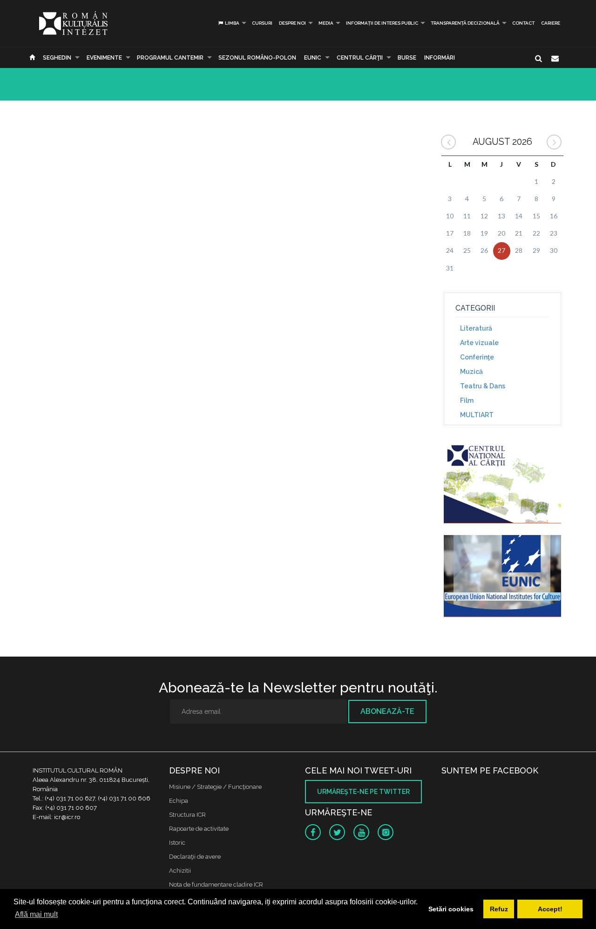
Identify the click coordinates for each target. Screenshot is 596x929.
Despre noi (292, 23)
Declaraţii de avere (195, 856)
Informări (439, 57)
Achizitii (180, 870)
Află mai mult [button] (36, 914)
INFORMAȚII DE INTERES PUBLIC (382, 23)
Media (325, 23)
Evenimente (104, 57)
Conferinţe (477, 357)
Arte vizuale (479, 342)
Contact (523, 23)
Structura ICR (187, 814)
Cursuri (262, 23)
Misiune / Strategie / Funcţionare (215, 786)
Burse (407, 57)
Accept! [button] (550, 909)
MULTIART (477, 415)
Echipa (178, 800)
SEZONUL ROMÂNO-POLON (257, 57)
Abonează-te (387, 711)
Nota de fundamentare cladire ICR (216, 884)
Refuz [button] (499, 909)
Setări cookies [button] (451, 909)
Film (467, 400)
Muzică (471, 371)
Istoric (177, 842)
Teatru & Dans (482, 386)
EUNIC (312, 57)
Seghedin (57, 57)
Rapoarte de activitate (199, 828)
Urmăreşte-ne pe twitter (363, 791)
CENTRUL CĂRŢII (360, 57)
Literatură (476, 328)
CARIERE (550, 23)
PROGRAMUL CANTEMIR (170, 57)
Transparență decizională (465, 23)
